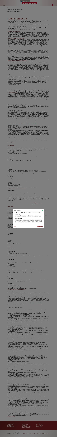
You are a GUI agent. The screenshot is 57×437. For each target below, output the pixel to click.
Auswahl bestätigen (40, 226)
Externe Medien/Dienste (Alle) (19, 218)
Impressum (14, 226)
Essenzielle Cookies (17, 214)
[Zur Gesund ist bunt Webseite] (42, 210)
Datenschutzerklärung (38, 212)
